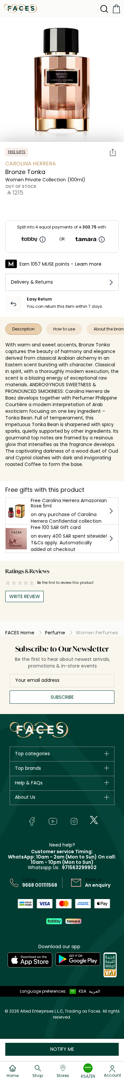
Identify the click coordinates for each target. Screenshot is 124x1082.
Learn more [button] (88, 264)
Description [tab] (23, 329)
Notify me (62, 1049)
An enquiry (97, 885)
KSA (82, 991)
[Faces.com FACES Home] (20, 8)
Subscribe (62, 697)
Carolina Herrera (30, 163)
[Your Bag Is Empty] (116, 8)
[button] (76, 991)
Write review (24, 596)
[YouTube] (53, 821)
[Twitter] (94, 820)
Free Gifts (16, 151)
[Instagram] (74, 821)
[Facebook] (31, 821)
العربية (94, 991)
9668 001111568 (39, 885)
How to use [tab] (64, 329)
